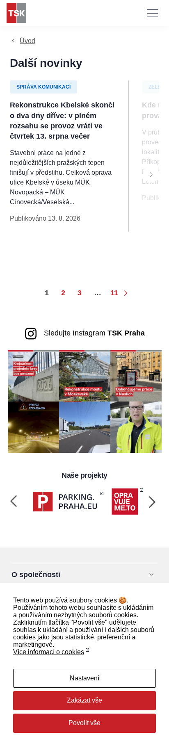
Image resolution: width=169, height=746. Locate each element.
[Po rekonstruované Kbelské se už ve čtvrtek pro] (136, 426)
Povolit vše (84, 722)
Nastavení (84, 678)
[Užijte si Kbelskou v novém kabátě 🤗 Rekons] (84, 426)
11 (114, 293)
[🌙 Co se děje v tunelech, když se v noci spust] (33, 426)
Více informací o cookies (48, 651)
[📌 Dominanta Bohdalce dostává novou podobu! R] (84, 375)
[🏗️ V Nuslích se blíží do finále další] (136, 375)
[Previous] (14, 501)
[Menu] (152, 13)
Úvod (27, 40)
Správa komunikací (43, 87)
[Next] (151, 174)
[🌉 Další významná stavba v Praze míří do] (33, 375)
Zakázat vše (84, 700)
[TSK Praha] (16, 13)
